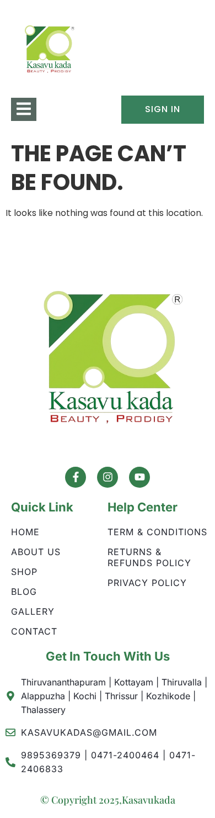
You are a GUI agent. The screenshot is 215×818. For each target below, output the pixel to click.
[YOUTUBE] (139, 477)
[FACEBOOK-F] (75, 477)
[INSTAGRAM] (107, 477)
